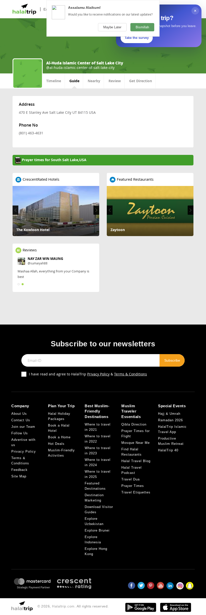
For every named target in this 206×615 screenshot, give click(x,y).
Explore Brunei (97, 530)
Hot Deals (56, 444)
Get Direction (140, 80)
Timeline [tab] (53, 80)
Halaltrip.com (63, 606)
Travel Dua (130, 479)
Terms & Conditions (130, 374)
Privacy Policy (98, 374)
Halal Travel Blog (135, 461)
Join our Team (23, 427)
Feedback (19, 470)
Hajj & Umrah (169, 414)
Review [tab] (115, 80)
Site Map (18, 476)
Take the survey (137, 38)
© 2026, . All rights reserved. (73, 606)
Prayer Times (132, 486)
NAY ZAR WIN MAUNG (45, 258)
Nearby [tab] (94, 80)
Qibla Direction (133, 424)
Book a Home (59, 437)
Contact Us (20, 420)
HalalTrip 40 (168, 450)
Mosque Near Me (135, 443)
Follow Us (19, 433)
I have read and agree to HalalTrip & (88, 374)
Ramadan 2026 (170, 420)
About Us (19, 414)
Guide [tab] (74, 80)
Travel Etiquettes (135, 492)
